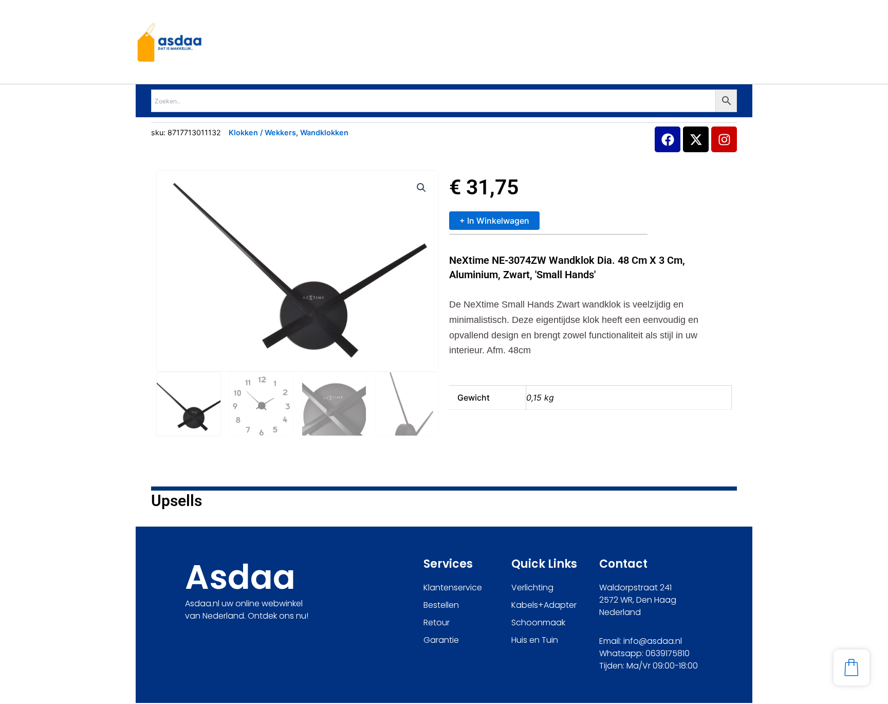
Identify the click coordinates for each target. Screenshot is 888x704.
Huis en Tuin (534, 640)
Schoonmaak (538, 622)
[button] (421, 187)
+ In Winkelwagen (494, 220)
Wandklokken (324, 132)
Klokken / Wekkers (262, 132)
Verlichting (532, 587)
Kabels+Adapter (544, 605)
